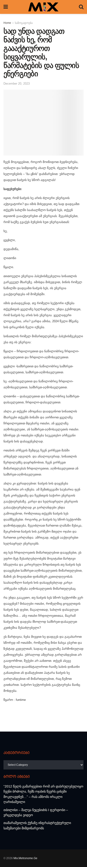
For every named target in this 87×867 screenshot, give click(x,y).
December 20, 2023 (16, 83)
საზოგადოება (24, 23)
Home (7, 23)
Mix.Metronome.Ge (25, 858)
